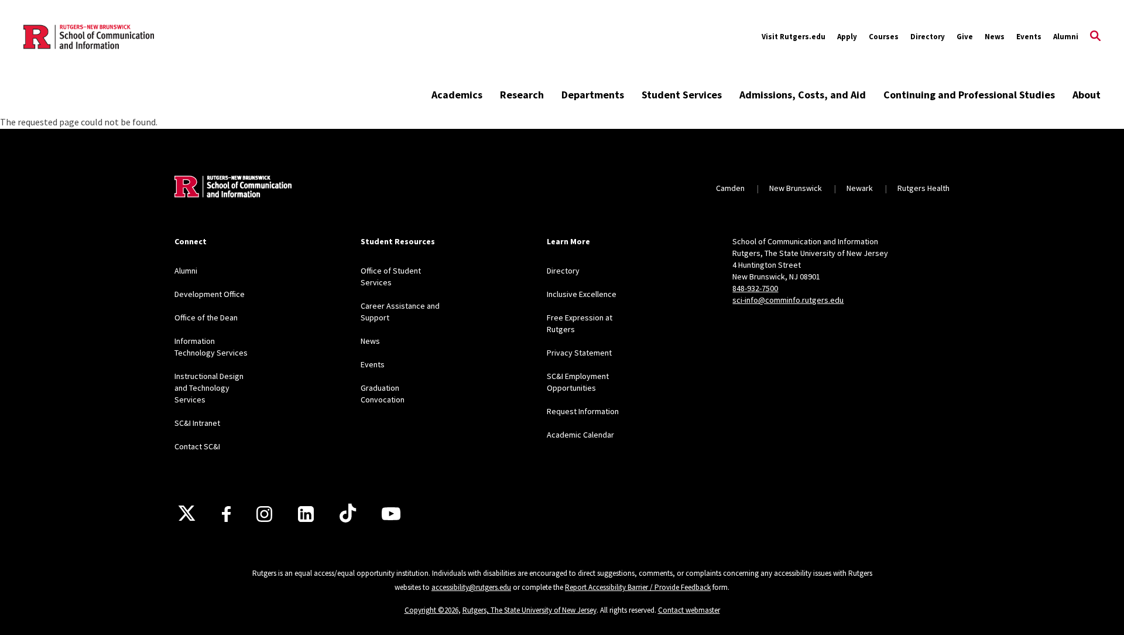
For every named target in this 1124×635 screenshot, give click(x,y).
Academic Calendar (580, 434)
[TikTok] (348, 514)
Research (522, 94)
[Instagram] (264, 514)
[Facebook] (226, 514)
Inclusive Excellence (581, 294)
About (1086, 94)
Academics (456, 94)
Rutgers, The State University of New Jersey (529, 610)
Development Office (209, 294)
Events (1028, 37)
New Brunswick (795, 188)
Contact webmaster (689, 610)
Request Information (583, 411)
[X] (186, 514)
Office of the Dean (206, 317)
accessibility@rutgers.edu (471, 587)
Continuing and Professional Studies (969, 94)
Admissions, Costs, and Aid (802, 94)
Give (965, 37)
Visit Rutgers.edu (793, 37)
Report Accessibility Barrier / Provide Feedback (638, 587)
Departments (592, 94)
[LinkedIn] (306, 514)
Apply (847, 37)
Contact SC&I (197, 446)
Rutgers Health (923, 188)
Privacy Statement (579, 352)
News (995, 37)
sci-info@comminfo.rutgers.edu (788, 300)
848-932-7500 (755, 288)
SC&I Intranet (197, 423)
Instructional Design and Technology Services (209, 388)
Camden (730, 188)
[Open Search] (1095, 37)
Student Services (682, 94)
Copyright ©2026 (431, 610)
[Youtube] (391, 513)
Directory (927, 37)
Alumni (1065, 37)
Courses (884, 37)
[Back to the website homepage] (88, 36)
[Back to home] (233, 188)
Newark (860, 188)
